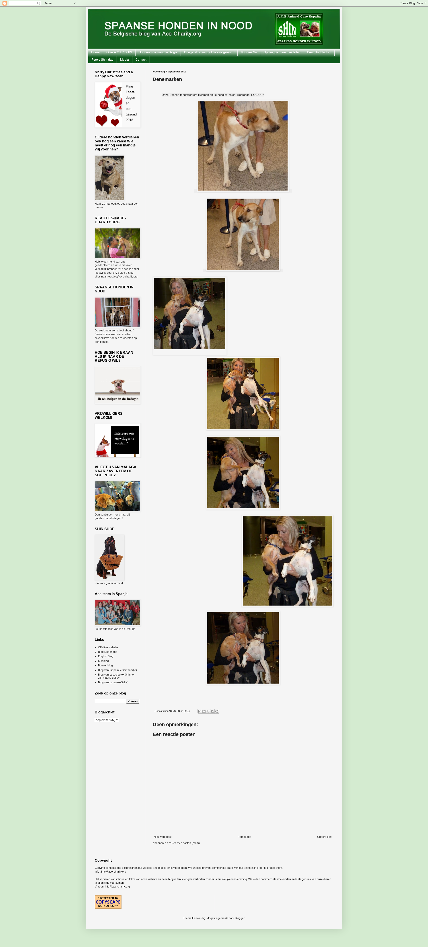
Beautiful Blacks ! (319, 52)
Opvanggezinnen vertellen (281, 52)
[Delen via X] (208, 711)
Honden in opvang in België (158, 52)
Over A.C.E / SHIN (119, 52)
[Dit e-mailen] (200, 711)
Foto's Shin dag (102, 59)
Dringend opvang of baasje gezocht (209, 52)
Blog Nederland (107, 651)
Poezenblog (105, 665)
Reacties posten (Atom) (185, 843)
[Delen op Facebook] (212, 711)
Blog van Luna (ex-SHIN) (113, 682)
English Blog (105, 656)
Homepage (244, 836)
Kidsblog (103, 661)
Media (124, 59)
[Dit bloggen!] (204, 711)
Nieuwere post (162, 836)
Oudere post (324, 836)
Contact (141, 59)
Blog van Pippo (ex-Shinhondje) (117, 670)
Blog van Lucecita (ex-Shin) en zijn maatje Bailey (116, 676)
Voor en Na (249, 52)
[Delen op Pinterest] (216, 711)
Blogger (239, 918)
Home (95, 52)
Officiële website (108, 647)
